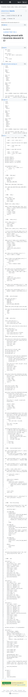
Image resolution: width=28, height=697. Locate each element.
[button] (18, 16)
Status (15, 690)
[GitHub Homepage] (10, 693)
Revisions (11, 18)
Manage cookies (9, 691)
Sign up (24, 2)
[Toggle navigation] (2, 2)
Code (4, 18)
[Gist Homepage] (10, 2)
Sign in (19, 2)
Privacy (7, 690)
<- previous (6, 31)
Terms (4, 690)
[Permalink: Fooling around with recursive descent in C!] (2, 38)
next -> (15, 31)
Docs (24, 690)
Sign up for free (6, 682)
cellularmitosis (5, 11)
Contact (3, 691)
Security (11, 690)
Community (20, 690)
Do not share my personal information (19, 691)
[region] (14, 36)
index (11, 31)
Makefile (12, 11)
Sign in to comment (21, 684)
